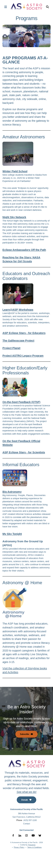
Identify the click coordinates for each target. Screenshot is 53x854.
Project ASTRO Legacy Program (23, 355)
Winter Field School (14, 171)
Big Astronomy (12, 491)
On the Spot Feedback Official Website (21, 442)
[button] (4, 6)
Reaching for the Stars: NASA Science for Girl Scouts (21, 259)
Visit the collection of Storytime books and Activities (24, 670)
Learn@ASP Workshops (17, 309)
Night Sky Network (14, 217)
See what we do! (26, 791)
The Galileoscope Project (18, 340)
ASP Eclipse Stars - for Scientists (23, 452)
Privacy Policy (19, 847)
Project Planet (11, 348)
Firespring (31, 845)
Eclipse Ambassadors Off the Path (24, 249)
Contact (26, 824)
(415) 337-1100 (30, 820)
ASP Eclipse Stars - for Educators (23, 333)
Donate (24, 800)
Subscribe (25, 734)
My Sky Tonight (12, 533)
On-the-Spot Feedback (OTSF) (21, 402)
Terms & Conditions (34, 847)
